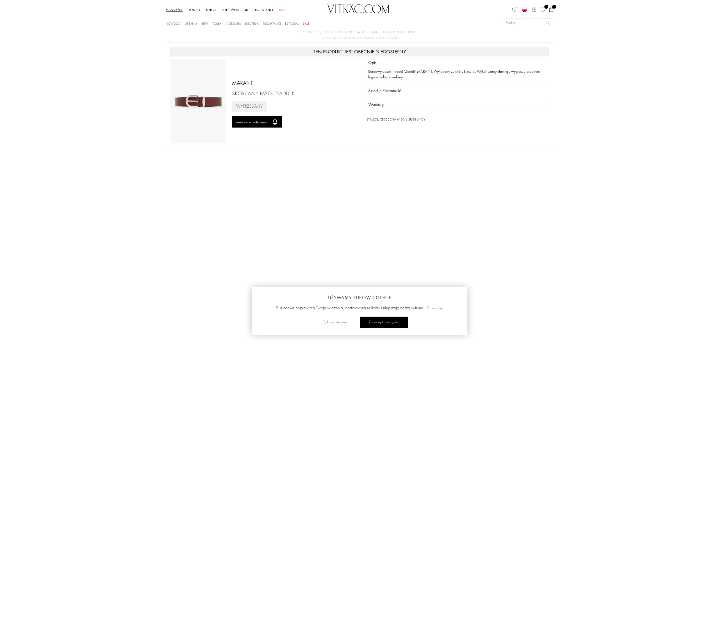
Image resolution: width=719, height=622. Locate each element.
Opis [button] (372, 62)
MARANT (242, 83)
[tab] (454, 63)
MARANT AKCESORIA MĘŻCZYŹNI (342, 38)
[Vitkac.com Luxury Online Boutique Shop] (358, 8)
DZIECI (211, 10)
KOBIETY (194, 10)
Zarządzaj (434, 308)
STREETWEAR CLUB (235, 10)
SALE (282, 10)
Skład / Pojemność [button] (384, 91)
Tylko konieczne (335, 322)
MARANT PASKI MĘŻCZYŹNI (381, 38)
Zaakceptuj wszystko (384, 322)
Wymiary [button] (376, 104)
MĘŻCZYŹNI (174, 10)
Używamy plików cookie (359, 297)
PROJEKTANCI (263, 10)
